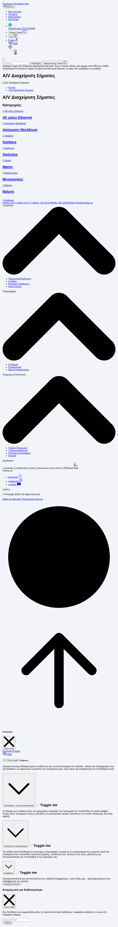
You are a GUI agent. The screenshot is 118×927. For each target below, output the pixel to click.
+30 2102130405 (48, 203)
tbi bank (12, 455)
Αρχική (11, 87)
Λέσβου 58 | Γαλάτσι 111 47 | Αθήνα (21, 203)
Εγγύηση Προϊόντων (18, 284)
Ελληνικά (8, 751)
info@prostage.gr (84, 203)
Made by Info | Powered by (23, 499)
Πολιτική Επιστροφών (19, 453)
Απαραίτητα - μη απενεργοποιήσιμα (19, 805)
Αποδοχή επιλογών (12, 884)
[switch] (38, 805)
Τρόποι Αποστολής (18, 450)
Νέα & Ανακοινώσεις (18, 370)
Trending (12, 14)
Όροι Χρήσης (15, 286)
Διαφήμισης (9, 873)
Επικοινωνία (14, 367)
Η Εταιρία (13, 364)
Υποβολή (7, 923)
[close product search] (4, 59)
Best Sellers (14, 17)
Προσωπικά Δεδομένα (19, 279)
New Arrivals (14, 12)
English (16, 751)
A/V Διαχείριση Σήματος (21, 90)
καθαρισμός (36, 63)
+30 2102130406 (66, 203)
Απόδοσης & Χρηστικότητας (15, 846)
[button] (61, 47)
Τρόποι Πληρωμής (17, 448)
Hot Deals (13, 19)
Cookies (12, 281)
